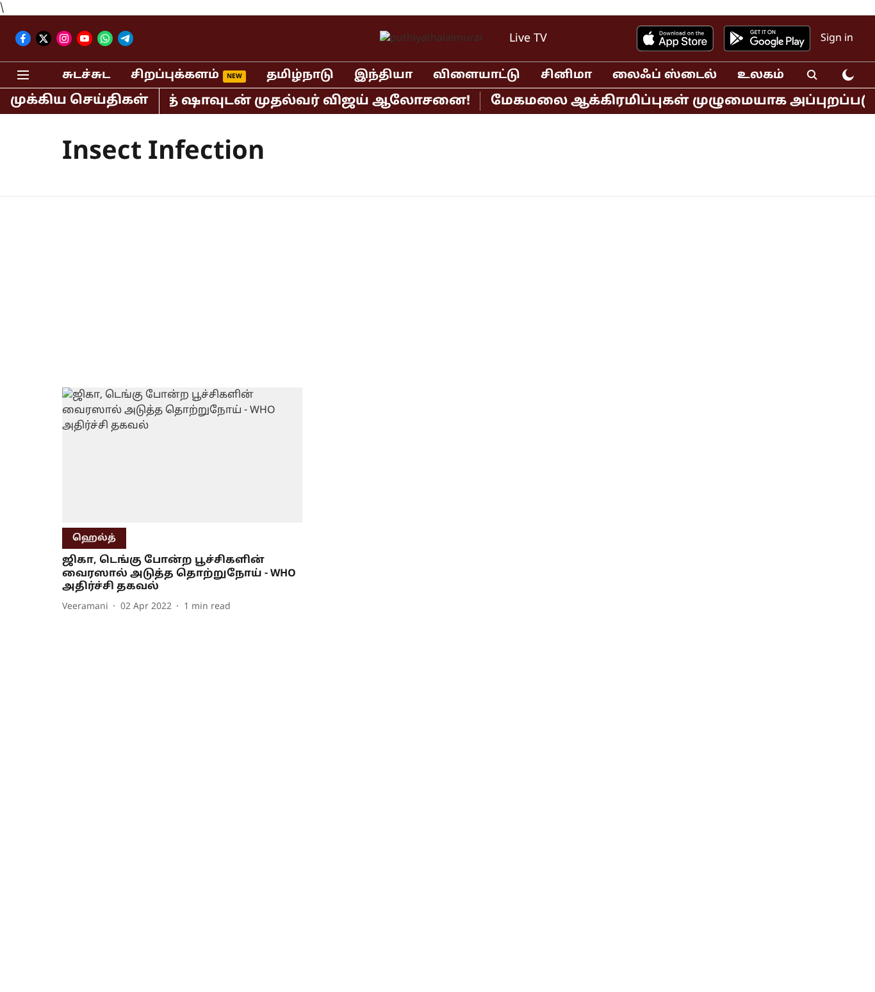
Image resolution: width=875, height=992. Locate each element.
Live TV (528, 38)
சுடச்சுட (86, 75)
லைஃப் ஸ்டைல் (664, 75)
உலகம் (760, 75)
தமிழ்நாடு (300, 75)
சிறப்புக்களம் (175, 75)
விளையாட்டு (476, 75)
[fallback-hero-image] (182, 455)
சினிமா (566, 75)
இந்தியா (383, 75)
